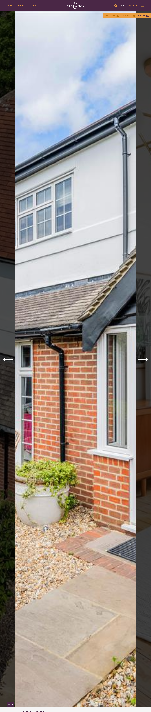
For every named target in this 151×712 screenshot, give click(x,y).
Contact (34, 5)
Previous (8, 359)
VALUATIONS (133, 5)
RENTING (21, 5)
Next (143, 359)
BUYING (9, 5)
